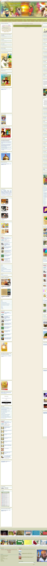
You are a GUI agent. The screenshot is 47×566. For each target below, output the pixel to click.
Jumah (44, 199)
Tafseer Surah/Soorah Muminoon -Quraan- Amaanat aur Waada (7, 239)
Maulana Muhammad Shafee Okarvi (4, 555)
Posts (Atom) (29, 27)
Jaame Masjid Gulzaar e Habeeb (5, 415)
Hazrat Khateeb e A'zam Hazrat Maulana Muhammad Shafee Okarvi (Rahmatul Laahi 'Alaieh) (6, 142)
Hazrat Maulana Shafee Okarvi (18, 19)
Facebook (2, 559)
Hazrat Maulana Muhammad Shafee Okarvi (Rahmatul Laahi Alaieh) (6, 191)
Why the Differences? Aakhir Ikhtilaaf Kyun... (6, 271)
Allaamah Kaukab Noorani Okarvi (9, 19)
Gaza (44, 191)
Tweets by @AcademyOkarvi (4, 275)
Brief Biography (45, 190)
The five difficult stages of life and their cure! (7, 438)
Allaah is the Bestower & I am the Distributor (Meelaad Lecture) (7, 335)
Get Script (3, 506)
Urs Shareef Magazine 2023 (8, 195)
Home (2, 19)
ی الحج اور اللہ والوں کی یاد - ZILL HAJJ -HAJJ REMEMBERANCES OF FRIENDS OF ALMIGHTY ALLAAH (7, 244)
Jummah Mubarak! (6, 448)
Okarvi (2, 301)
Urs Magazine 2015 (5, 194)
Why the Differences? (40, 19)
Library (25, 19)
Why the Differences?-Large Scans (31, 19)
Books (2, 306)
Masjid (2, 307)
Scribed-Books (2, 560)
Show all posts (31, 23)
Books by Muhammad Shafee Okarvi (6, 192)
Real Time (5, 506)
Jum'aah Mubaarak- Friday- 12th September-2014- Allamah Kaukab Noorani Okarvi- (7, 251)
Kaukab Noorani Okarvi (4, 268)
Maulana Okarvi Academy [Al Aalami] (5, 414)
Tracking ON (7, 506)
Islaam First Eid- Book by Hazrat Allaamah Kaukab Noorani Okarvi (7, 259)
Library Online (2, 267)
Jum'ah (44, 198)
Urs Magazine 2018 (10, 194)
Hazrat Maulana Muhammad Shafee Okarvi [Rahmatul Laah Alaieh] (6, 409)
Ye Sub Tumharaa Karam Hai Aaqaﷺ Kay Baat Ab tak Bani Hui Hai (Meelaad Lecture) (7, 338)
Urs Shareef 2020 (8, 193)
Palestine (44, 204)
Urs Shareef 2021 (3, 193)
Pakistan (44, 203)
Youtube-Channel (3, 413)
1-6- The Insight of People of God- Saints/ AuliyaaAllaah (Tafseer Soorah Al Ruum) (7, 456)
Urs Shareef (3, 190)
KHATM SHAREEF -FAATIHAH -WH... (5, 461)
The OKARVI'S (45, 370)
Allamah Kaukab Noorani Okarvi (4, 556)
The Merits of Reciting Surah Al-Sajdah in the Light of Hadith (7, 445)
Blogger (34, 564)
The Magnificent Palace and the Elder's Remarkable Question (7, 428)
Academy (2, 308)
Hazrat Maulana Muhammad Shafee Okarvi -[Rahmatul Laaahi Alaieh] (6, 147)
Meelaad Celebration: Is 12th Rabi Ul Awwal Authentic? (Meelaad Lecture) (7, 255)
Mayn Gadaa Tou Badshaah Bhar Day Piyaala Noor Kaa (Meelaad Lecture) (7, 247)
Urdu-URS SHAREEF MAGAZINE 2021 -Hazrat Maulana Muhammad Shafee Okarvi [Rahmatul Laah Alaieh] (28, 557)
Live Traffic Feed (5, 492)
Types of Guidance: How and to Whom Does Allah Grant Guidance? (8, 453)
